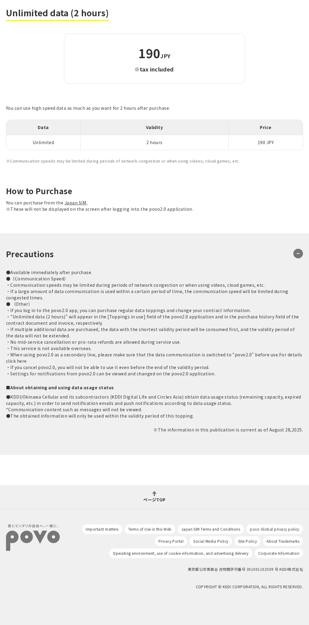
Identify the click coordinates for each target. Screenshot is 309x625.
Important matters (102, 529)
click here (16, 361)
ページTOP (154, 499)
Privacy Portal (171, 541)
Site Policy (247, 541)
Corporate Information (278, 553)
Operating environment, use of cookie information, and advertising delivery (180, 553)
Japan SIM (75, 203)
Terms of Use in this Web (150, 529)
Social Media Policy (210, 541)
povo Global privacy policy (274, 529)
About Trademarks (282, 541)
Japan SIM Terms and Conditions (211, 529)
